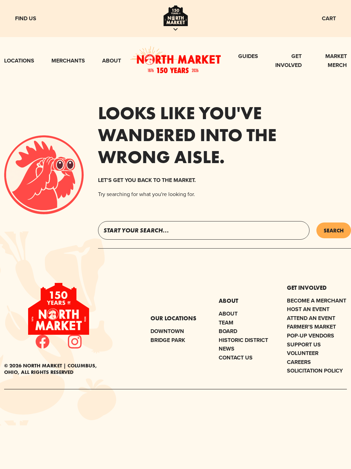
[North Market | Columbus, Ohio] (175, 71)
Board (228, 331)
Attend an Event (311, 318)
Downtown (167, 331)
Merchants (68, 61)
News (226, 349)
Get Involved (288, 60)
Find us (25, 18)
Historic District (243, 340)
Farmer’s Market (311, 327)
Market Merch (336, 60)
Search (334, 230)
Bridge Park (167, 340)
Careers (299, 362)
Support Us (304, 344)
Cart (329, 18)
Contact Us (236, 358)
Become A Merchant (316, 301)
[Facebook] (42, 341)
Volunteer (302, 353)
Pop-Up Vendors (310, 336)
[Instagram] (75, 341)
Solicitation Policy (315, 371)
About (111, 61)
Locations (19, 61)
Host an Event (308, 309)
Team (226, 323)
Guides (248, 56)
